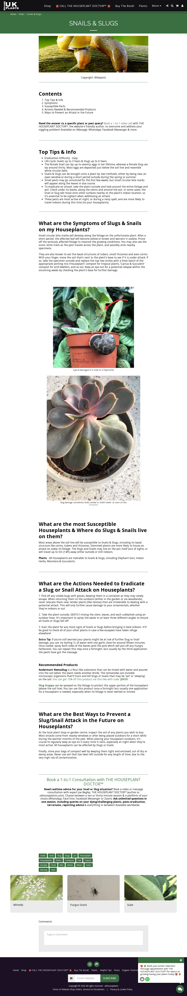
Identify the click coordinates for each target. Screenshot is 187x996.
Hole (53, 869)
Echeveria (93, 505)
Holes (88, 865)
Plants (59, 860)
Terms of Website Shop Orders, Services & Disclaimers (78, 989)
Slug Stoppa (46, 685)
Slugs (67, 855)
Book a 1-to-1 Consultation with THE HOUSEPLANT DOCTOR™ (93, 782)
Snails (43, 855)
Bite (61, 865)
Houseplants (46, 860)
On (74, 855)
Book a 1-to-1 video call (118, 123)
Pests (21, 14)
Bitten (79, 865)
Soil (79, 860)
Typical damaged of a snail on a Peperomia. (93, 370)
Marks (70, 865)
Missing (43, 869)
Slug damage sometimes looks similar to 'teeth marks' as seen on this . (93, 504)
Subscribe (109, 978)
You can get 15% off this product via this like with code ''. (91, 679)
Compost (69, 860)
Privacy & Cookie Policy (121, 989)
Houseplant (85, 855)
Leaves (88, 860)
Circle (53, 865)
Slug (59, 855)
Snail (51, 855)
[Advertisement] (93, 829)
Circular (43, 865)
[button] (167, 5)
